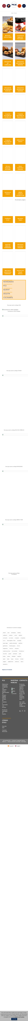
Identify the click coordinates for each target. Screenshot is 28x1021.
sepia (4, 659)
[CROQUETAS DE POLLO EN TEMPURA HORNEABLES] (20, 77)
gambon (20, 643)
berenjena (13, 632)
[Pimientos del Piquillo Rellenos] (20, 259)
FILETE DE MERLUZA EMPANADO (7, 246)
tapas (12, 659)
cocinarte (5, 637)
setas (8, 659)
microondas (14, 651)
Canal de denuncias (4, 730)
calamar (11, 635)
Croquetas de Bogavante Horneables (20, 37)
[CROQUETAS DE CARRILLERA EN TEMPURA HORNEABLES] (8, 51)
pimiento (15, 653)
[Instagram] (24, 711)
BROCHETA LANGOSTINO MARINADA (7, 272)
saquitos (19, 656)
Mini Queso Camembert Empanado (20, 246)
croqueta (17, 637)
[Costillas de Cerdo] (8, 207)
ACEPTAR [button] (14, 1019)
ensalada (19, 640)
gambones (5, 645)
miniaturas (21, 651)
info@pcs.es (22, 706)
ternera (17, 659)
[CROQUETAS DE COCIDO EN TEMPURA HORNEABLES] (20, 51)
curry (4, 640)
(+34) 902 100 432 (22, 702)
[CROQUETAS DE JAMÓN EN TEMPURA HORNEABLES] (8, 77)
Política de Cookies (19, 1017)
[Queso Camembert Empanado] (20, 155)
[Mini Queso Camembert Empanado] (20, 233)
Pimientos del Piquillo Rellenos (20, 272)
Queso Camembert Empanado (20, 167)
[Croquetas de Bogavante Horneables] (20, 24)
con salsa (11, 637)
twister (21, 659)
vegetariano (10, 661)
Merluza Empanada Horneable (7, 167)
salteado (14, 656)
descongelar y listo (11, 640)
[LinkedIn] (20, 711)
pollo (20, 653)
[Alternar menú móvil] (25, 9)
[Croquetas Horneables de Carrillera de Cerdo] (8, 103)
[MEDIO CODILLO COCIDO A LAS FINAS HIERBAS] (20, 181)
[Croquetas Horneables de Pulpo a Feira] (20, 103)
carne (15, 635)
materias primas (6, 651)
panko (9, 653)
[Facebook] (22, 711)
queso (8, 656)
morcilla (5, 653)
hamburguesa (12, 645)
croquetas (23, 637)
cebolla (20, 635)
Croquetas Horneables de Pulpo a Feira (20, 115)
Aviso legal (23, 741)
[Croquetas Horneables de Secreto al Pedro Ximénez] (8, 129)
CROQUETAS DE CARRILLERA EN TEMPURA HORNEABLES (7, 64)
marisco (11, 648)
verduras (17, 661)
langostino (5, 648)
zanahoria (5, 664)
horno (18, 645)
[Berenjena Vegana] (20, 207)
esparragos (5, 643)
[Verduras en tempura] (8, 181)
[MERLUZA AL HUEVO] (20, 129)
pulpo (4, 656)
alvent (4, 632)
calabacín (5, 635)
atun (8, 632)
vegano (4, 661)
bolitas (19, 632)
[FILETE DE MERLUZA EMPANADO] (8, 233)
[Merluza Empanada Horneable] (8, 155)
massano (17, 648)
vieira (22, 661)
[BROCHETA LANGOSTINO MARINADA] (8, 259)
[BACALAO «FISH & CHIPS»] (8, 24)
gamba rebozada (13, 643)
